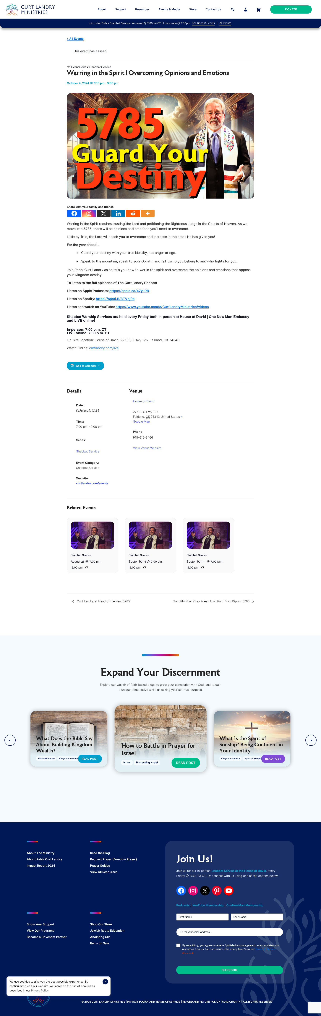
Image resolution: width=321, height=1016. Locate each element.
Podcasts (183, 905)
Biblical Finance (46, 758)
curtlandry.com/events (92, 483)
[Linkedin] (118, 213)
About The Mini (38, 853)
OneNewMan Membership (244, 905)
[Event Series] (86, 567)
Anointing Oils (100, 937)
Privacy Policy (40, 990)
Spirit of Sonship (253, 758)
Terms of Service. (265, 949)
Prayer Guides (100, 865)
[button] (10, 740)
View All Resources (103, 872)
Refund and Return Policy (201, 1001)
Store (193, 9)
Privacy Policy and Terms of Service (153, 1001)
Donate (291, 9)
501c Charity (231, 1001)
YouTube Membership (207, 905)
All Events (225, 23)
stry (51, 853)
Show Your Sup (37, 924)
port (51, 924)
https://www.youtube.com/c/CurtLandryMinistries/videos (162, 307)
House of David (143, 401)
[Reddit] (133, 213)
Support (120, 9)
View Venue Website (147, 448)
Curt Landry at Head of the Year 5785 (103, 601)
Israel (126, 762)
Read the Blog (100, 853)
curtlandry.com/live (104, 348)
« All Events (75, 38)
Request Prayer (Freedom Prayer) (113, 859)
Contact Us (213, 9)
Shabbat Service (87, 451)
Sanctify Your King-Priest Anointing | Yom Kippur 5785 (212, 601)
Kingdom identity (230, 758)
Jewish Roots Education (107, 930)
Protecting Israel (147, 762)
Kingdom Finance (68, 758)
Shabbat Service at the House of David (238, 871)
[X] (104, 213)
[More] (148, 213)
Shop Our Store (101, 924)
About (102, 9)
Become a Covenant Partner (47, 937)
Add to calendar (86, 366)
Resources (142, 9)
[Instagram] (89, 213)
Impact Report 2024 (41, 865)
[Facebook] (74, 213)
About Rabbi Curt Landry (44, 859)
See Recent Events (203, 23)
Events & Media (169, 9)
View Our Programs (40, 930)
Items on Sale (99, 943)
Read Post (90, 758)
